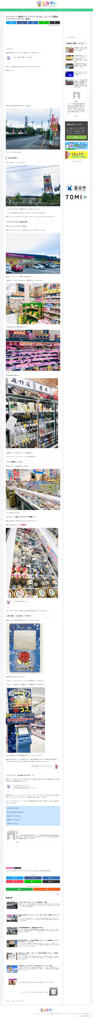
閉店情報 (43, 870)
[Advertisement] (33, 36)
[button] (86, 37)
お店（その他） (10, 867)
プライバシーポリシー (76, 1013)
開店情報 (48, 870)
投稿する (76, 137)
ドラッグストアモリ (30, 870)
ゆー (17, 833)
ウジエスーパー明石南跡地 (12, 870)
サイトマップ (67, 1013)
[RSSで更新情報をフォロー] (19, 842)
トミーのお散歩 (50, 1013)
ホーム (35, 1013)
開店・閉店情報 (18, 867)
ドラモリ (37, 870)
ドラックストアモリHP (38, 213)
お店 (39, 1013)
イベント (44, 1013)
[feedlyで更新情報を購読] (17, 842)
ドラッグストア (22, 870)
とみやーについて (59, 1013)
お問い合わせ (85, 1013)
